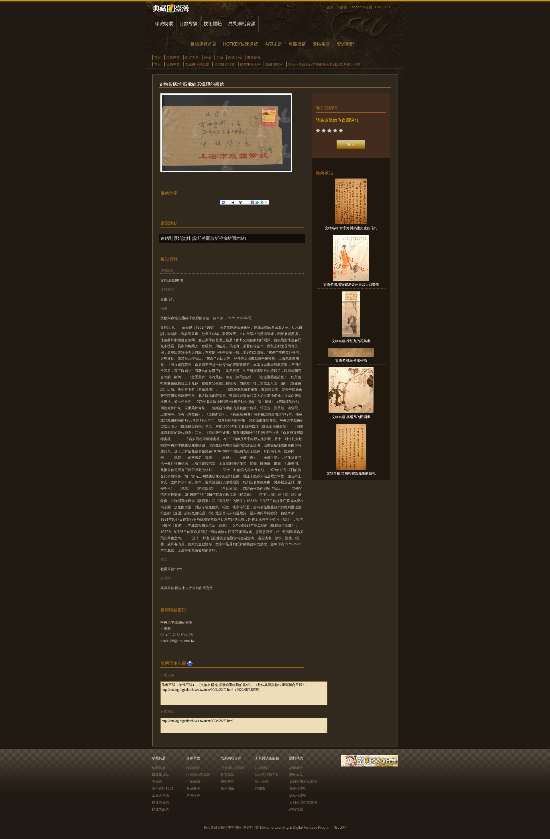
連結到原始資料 (175, 238)
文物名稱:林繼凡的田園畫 (351, 416)
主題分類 (193, 781)
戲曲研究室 (274, 64)
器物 (207, 57)
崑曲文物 (235, 57)
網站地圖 (296, 808)
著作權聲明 (298, 788)
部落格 (342, 6)
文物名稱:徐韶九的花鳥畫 (351, 340)
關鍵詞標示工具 (267, 774)
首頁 (330, 6)
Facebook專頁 (361, 6)
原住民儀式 (160, 801)
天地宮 (157, 781)
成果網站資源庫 (233, 767)
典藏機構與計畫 (197, 64)
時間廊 (260, 788)
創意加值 (227, 788)
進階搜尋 (321, 44)
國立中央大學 (250, 64)
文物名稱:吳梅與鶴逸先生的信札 (351, 473)
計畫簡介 (296, 767)
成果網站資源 (242, 23)
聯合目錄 (193, 767)
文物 (219, 57)
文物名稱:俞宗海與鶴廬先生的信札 (351, 227)
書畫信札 (254, 57)
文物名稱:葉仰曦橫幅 (351, 360)
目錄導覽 (188, 23)
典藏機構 (297, 44)
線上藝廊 (262, 781)
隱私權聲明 (298, 795)
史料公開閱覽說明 (303, 801)
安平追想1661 (163, 788)
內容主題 (273, 44)
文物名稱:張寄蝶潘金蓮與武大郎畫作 (351, 284)
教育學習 (227, 774)
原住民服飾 (160, 808)
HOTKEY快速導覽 (240, 44)
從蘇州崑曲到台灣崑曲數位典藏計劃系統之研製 (324, 64)
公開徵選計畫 (224, 64)
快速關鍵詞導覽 (198, 774)
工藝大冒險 (160, 795)
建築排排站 (160, 774)
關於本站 (296, 774)
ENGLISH (382, 6)
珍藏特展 (164, 23)
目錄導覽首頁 (203, 44)
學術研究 (227, 781)
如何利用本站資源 (303, 781)
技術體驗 (213, 23)
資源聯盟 (345, 44)
